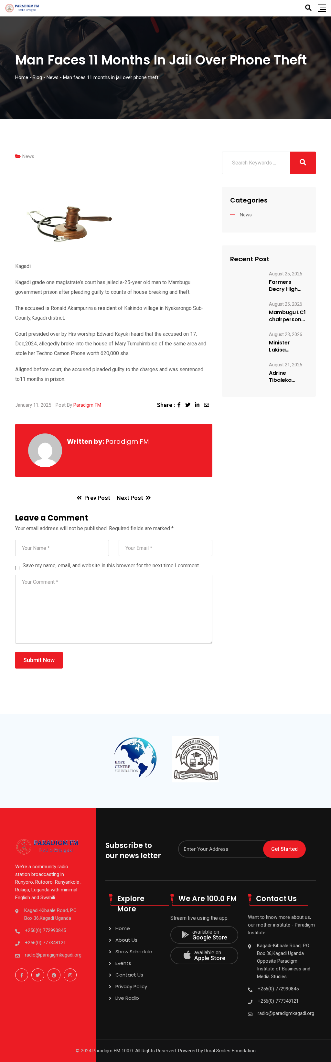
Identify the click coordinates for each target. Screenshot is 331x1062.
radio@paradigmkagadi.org (286, 1013)
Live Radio (127, 998)
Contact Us (129, 974)
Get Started (284, 849)
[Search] (308, 8)
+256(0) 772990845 (45, 930)
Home (122, 928)
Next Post (130, 497)
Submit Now (39, 660)
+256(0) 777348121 (45, 943)
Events (123, 963)
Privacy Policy (131, 986)
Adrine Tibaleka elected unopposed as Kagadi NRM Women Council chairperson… (288, 377)
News (28, 156)
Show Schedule (133, 951)
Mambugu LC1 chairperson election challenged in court (287, 316)
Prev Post (97, 497)
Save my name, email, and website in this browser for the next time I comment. (111, 565)
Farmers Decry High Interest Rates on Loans (287, 286)
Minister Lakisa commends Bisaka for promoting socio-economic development (286, 346)
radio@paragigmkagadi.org (53, 955)
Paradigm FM (87, 405)
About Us (126, 940)
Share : (166, 405)
